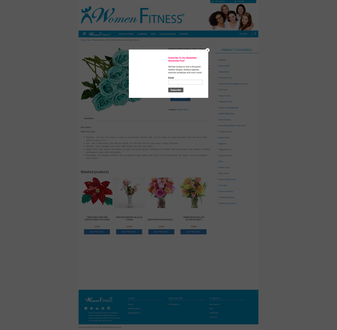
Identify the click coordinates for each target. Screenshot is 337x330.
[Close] (208, 50)
